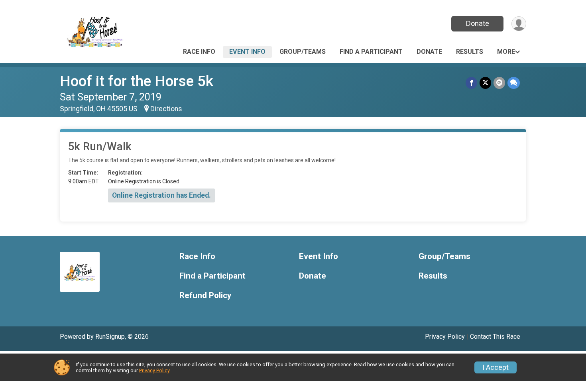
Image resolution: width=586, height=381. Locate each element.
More (506, 51)
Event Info (247, 51)
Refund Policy (205, 295)
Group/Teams (302, 51)
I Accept (495, 367)
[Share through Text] (513, 82)
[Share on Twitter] (485, 82)
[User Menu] (518, 23)
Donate (477, 23)
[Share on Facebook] (471, 82)
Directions (166, 109)
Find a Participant (371, 51)
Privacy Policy (445, 336)
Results (469, 51)
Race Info (199, 51)
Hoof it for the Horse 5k (136, 81)
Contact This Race (495, 336)
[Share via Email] (499, 82)
